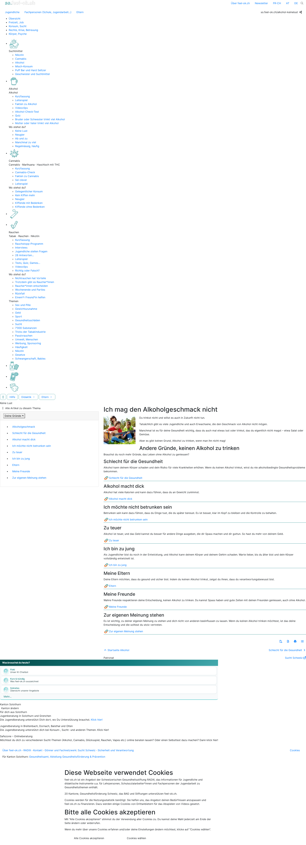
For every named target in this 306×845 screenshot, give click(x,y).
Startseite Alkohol (118, 650)
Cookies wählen (136, 838)
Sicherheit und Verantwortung (116, 750)
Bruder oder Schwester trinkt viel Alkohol (40, 119)
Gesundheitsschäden (27, 320)
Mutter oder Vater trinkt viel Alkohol (37, 123)
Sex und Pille (23, 305)
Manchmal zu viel (25, 142)
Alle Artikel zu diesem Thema (22, 408)
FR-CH (277, 3)
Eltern (80, 12)
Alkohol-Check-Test (27, 111)
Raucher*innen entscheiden (31, 285)
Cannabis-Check (25, 172)
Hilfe (12, 397)
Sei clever (21, 180)
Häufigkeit (21, 347)
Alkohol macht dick (24, 439)
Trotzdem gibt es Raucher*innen (34, 282)
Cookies (295, 750)
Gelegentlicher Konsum (29, 191)
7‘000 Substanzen (26, 328)
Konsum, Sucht (17, 26)
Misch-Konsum (24, 66)
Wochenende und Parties (30, 289)
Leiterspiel (21, 100)
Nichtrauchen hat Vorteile (30, 278)
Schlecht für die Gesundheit (29, 433)
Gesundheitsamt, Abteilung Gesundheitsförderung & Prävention (67, 756)
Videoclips (21, 107)
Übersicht (14, 18)
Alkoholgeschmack (23, 426)
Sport (18, 316)
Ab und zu (21, 138)
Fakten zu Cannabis (27, 176)
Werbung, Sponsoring (28, 343)
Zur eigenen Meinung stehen (29, 477)
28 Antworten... (24, 255)
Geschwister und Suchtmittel (32, 74)
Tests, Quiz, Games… (27, 262)
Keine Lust (21, 130)
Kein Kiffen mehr (25, 195)
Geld (18, 312)
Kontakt (37, 750)
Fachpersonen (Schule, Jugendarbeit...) (48, 12)
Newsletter (261, 3)
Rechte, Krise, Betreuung (23, 30)
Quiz (18, 115)
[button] (280, 641)
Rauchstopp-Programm (29, 243)
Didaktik (26, 397)
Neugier (20, 134)
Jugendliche (12, 12)
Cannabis (20, 58)
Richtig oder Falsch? (27, 270)
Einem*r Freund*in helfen (30, 297)
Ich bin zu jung (21, 458)
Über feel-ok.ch (240, 3)
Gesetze (20, 354)
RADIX (27, 750)
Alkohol (19, 62)
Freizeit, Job (16, 22)
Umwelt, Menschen (26, 339)
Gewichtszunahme (26, 308)
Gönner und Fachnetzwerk (60, 750)
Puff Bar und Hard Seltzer (30, 70)
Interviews (21, 247)
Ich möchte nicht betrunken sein (31, 445)
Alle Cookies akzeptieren (89, 838)
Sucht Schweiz (294, 657)
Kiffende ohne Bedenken (30, 206)
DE (296, 3)
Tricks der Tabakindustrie (30, 331)
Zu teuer (17, 452)
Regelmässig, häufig (27, 146)
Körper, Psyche (18, 33)
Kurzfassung (22, 96)
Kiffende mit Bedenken (29, 202)
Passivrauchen (23, 335)
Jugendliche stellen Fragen (31, 251)
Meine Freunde (21, 471)
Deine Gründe (13, 415)
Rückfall (20, 293)
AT (287, 3)
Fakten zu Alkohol (26, 104)
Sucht (18, 324)
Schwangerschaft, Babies (30, 358)
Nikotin (19, 54)
